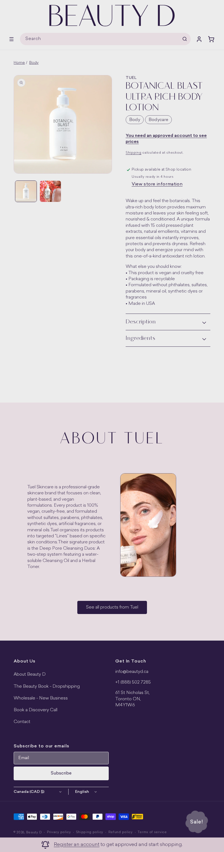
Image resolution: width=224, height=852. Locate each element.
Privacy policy (59, 832)
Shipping (134, 152)
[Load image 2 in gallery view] (50, 191)
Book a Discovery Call (35, 710)
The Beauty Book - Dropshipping (47, 686)
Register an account (76, 844)
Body (34, 63)
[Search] (185, 39)
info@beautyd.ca (131, 672)
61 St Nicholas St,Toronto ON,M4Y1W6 (132, 699)
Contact (22, 722)
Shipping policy (89, 832)
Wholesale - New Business (41, 698)
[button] (11, 39)
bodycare (158, 120)
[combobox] (105, 39)
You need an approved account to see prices (166, 139)
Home (19, 63)
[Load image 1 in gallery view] (26, 191)
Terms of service (152, 832)
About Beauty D (30, 674)
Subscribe (61, 773)
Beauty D (34, 832)
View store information (157, 184)
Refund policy (120, 832)
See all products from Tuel (112, 607)
